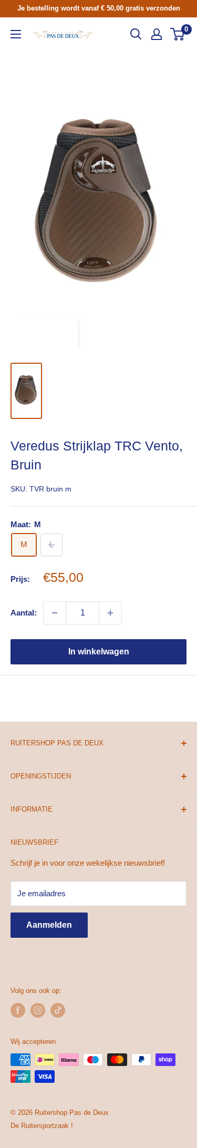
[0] (177, 34)
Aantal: (24, 612)
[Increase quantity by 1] (110, 613)
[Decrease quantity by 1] (55, 613)
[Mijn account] (156, 34)
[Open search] (136, 34)
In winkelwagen (98, 651)
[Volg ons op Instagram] (37, 1010)
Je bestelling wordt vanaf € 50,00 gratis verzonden (98, 8)
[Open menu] (16, 34)
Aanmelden (49, 924)
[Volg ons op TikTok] (57, 1010)
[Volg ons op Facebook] (18, 1010)
